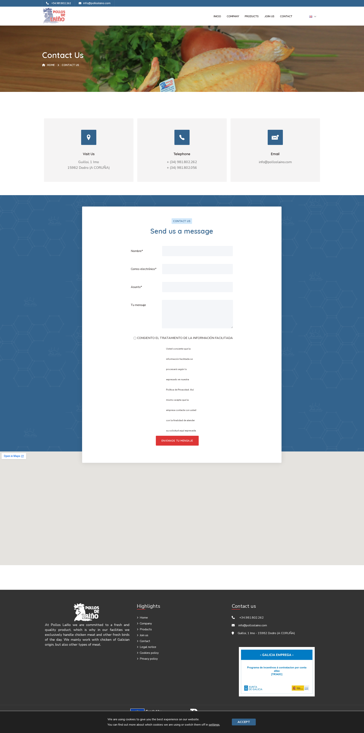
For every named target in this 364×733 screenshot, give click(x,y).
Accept (244, 722)
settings (214, 725)
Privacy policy (149, 659)
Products (252, 16)
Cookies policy (149, 653)
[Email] (275, 137)
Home (51, 65)
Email (275, 154)
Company (233, 16)
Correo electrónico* (143, 269)
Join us (269, 16)
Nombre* (137, 251)
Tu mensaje (138, 305)
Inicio (217, 16)
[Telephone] (182, 137)
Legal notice (148, 647)
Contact (286, 16)
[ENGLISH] (310, 16)
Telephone (181, 154)
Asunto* (136, 287)
